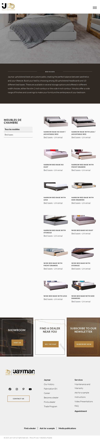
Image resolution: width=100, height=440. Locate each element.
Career (47, 393)
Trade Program (50, 406)
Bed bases (9, 134)
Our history (49, 384)
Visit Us (17, 343)
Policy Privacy (34, 438)
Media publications (67, 428)
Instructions (80, 397)
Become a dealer (51, 397)
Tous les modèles (12, 129)
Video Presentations (84, 401)
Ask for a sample (82, 392)
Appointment (81, 411)
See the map (50, 344)
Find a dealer (49, 402)
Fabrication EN (50, 388)
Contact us (18, 399)
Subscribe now (84, 344)
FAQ (77, 406)
